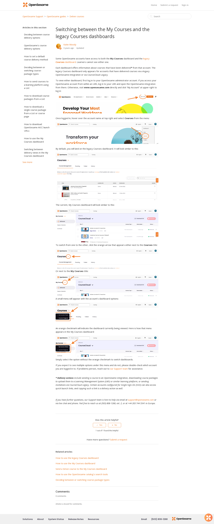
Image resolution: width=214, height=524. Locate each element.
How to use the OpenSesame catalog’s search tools (82, 474)
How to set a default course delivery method (36, 58)
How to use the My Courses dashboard (34, 140)
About (40, 519)
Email (144, 519)
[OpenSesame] (181, 519)
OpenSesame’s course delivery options (35, 47)
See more (27, 162)
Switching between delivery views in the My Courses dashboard (36, 152)
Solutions (28, 519)
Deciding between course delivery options (37, 36)
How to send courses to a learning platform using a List (36, 84)
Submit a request (169, 5)
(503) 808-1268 (159, 519)
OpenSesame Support (33, 16)
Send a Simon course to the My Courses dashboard (81, 468)
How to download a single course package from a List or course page (35, 111)
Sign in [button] (185, 5)
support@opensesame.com (141, 399)
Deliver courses (77, 16)
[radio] (99, 425)
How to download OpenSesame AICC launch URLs (36, 127)
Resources (93, 519)
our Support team (119, 368)
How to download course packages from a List (36, 97)
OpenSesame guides (56, 16)
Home (154, 5)
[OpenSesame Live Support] (208, 517)
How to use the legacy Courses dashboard (77, 457)
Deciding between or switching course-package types (34, 70)
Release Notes (76, 519)
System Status (56, 519)
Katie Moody (69, 44)
